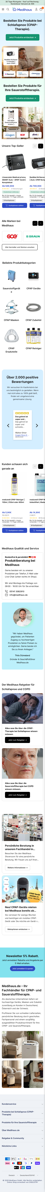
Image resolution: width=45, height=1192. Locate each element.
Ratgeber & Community (13, 1138)
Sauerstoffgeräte (11, 290)
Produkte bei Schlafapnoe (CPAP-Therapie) (18, 1113)
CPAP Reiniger (34, 348)
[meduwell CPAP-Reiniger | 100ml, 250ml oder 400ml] (14, 484)
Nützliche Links (9, 1146)
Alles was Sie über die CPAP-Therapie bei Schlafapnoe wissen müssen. (21, 731)
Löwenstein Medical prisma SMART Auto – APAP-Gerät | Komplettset (14, 179)
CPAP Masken (11, 320)
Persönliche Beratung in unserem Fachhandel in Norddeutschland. (19, 847)
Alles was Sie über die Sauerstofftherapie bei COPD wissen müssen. (19, 786)
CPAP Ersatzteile (11, 350)
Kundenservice (9, 1104)
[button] (8, 425)
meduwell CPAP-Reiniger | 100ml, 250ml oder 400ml (13, 501)
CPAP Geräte (33, 288)
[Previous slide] (35, 223)
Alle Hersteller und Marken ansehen (19, 247)
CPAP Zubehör (34, 320)
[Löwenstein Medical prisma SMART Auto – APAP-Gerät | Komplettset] (14, 162)
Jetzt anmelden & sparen (22, 968)
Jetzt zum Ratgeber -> (17, 740)
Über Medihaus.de (11, 1130)
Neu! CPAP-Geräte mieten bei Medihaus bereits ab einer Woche (20, 909)
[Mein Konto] (36, 9)
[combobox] (7, 9)
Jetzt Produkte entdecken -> (22, 37)
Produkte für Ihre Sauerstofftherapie (19, 1122)
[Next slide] (40, 146)
